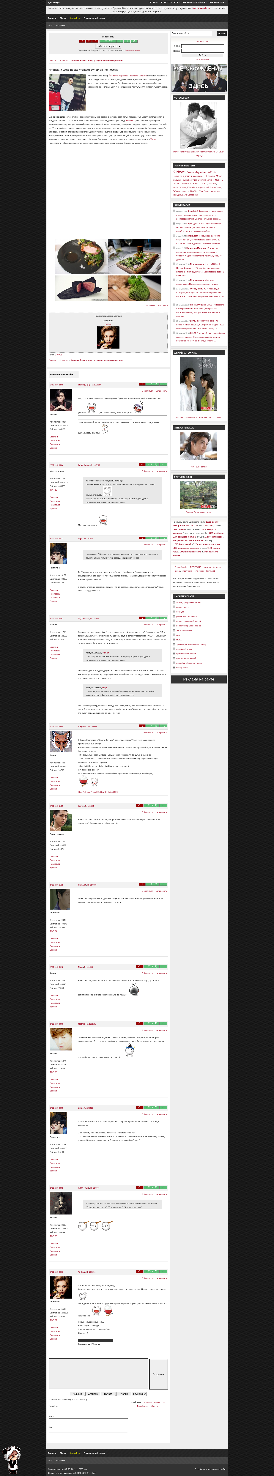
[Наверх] (11, 1460)
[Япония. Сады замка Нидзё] (198, 508)
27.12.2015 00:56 (56, 1024)
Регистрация (202, 41)
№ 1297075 (88, 539)
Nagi (104, 687)
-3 (82, 41)
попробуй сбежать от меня (189, 663)
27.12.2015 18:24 (56, 465)
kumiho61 (210, 571)
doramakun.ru (217, 2)
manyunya (187, 571)
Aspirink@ (193, 211)
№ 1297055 (94, 619)
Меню (63, 18)
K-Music (217, 180)
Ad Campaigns (191, 195)
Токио (153, 139)
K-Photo (212, 172)
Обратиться (147, 391)
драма (186, 176)
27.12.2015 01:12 (56, 967)
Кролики (148, 1402)
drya (80, 538)
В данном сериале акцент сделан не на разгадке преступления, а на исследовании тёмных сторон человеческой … (199, 215)
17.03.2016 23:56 (56, 385)
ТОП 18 (53, 490)
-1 (95, 41)
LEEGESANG (195, 567)
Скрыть (154, 1406)
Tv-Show (212, 183)
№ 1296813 (91, 885)
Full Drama (209, 176)
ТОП (50, 25)
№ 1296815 (89, 806)
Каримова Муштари (196, 248)
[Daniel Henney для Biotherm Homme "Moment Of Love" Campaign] (198, 148)
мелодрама (178, 195)
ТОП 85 (53, 1072)
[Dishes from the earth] (81, 273)
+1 (119, 41)
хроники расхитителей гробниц (191, 644)
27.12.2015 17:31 (56, 539)
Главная (52, 18)
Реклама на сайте (198, 679)
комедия (177, 180)
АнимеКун (75, 18)
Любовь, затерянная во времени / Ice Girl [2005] (198, 417)
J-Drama (203, 183)
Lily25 (189, 223)
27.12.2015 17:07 (56, 619)
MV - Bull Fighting (199, 467)
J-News (58, 355)
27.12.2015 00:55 (56, 1108)
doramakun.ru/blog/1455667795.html (95, 1340)
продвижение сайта (217, 1469)
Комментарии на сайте (61, 374)
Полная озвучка (189, 180)
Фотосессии (181, 98)
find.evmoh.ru (201, 8)
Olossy (193, 289)
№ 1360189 (96, 385)
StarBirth (194, 191)
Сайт (51, 1427)
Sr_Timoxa (83, 618)
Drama (190, 172)
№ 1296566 (90, 1272)
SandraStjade (181, 567)
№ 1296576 (94, 1188)
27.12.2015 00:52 (56, 1188)
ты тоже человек (184, 630)
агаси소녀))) (84, 385)
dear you (180, 612)
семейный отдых (184, 649)
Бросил (53, 448)
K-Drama (194, 183)
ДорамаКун (54, 2)
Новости (63, 60)
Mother (82, 1024)
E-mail (51, 1416)
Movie (219, 176)
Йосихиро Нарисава (118, 76)
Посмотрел (55, 440)
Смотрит (54, 437)
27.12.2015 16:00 (56, 726)
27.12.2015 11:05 (56, 806)
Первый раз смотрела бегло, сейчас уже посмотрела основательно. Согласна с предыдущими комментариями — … (199, 240)
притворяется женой (186, 654)
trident (177, 571)
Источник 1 (151, 305)
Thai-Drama (204, 191)
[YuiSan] (108, 348)
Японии (129, 120)
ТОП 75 (53, 1236)
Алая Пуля (83, 1188)
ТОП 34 (53, 931)
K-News (179, 172)
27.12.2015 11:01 (56, 885)
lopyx (81, 806)
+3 (134, 41)
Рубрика (176, 191)
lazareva (217, 567)
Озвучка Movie (205, 180)
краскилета (192, 236)
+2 (127, 41)
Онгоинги (184, 183)
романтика (197, 176)
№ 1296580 (88, 1108)
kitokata (207, 567)
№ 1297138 (95, 465)
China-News (215, 187)
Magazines (201, 172)
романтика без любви (186, 616)
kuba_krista (84, 465)
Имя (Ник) (53, 1406)
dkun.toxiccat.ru (170, 2)
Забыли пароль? (202, 59)
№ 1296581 (91, 1024)
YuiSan (108, 324)
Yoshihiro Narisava (138, 76)
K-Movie (191, 187)
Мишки (157, 1402)
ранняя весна (182, 607)
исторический (202, 187)
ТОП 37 (53, 1320)
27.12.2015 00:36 (56, 1272)
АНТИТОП (61, 25)
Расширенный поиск (94, 18)
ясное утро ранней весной (188, 621)
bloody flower (182, 668)
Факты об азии (183, 477)
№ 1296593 (88, 967)
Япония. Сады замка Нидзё (199, 512)
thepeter (82, 726)
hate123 (82, 885)
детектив (215, 191)
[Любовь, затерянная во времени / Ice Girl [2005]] (198, 410)
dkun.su (153, 2)
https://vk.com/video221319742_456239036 (98, 792)
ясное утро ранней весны (188, 602)
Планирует (55, 444)
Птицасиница (197, 264)
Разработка (200, 1469)
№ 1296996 (92, 726)
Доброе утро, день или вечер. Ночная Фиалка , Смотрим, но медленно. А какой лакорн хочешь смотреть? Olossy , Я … (200, 325)
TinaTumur (199, 571)
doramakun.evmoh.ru (194, 2)
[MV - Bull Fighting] (198, 459)
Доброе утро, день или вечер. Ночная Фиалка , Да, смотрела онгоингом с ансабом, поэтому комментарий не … (198, 227)
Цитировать (161, 391)
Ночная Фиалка (198, 305)
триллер (185, 191)
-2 (89, 41)
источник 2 (163, 305)
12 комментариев (132, 50)
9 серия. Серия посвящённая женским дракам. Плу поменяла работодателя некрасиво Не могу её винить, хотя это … (200, 337)
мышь (179, 635)
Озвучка (177, 176)
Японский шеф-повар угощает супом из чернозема (97, 60)
